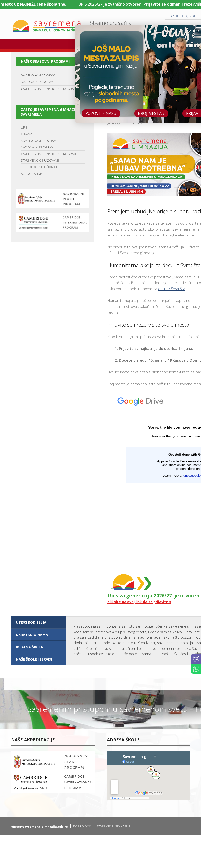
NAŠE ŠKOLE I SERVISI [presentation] (34, 659)
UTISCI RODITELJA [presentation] (31, 622)
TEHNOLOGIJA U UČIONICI (39, 167)
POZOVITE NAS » (100, 113)
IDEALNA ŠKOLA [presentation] (29, 647)
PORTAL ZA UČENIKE (182, 16)
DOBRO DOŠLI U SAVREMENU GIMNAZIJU (101, 826)
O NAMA (26, 134)
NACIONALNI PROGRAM (37, 82)
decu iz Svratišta (171, 288)
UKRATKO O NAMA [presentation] (32, 634)
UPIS (24, 127)
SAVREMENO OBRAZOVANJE (40, 160)
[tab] (38, 622)
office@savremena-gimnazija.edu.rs (39, 827)
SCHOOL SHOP (31, 174)
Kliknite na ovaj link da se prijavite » (139, 601)
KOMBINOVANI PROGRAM (38, 75)
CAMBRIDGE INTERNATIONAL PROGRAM (48, 89)
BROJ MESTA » (151, 113)
